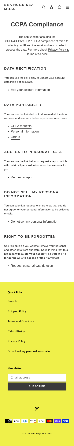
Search (12, 301)
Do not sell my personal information (34, 221)
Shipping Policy (17, 311)
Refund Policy (16, 331)
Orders (15, 137)
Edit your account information (30, 89)
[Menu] (68, 7)
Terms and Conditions (21, 321)
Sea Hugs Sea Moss (19, 7)
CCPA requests (21, 126)
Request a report (22, 177)
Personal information (25, 131)
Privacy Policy (16, 341)
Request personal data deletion (32, 265)
